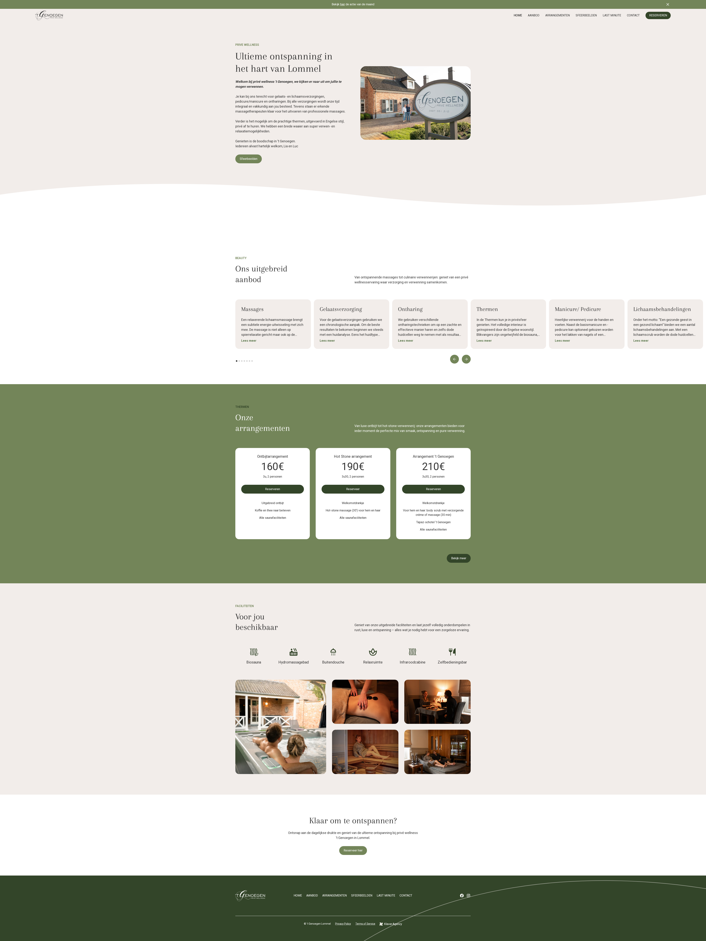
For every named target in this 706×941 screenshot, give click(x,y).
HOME (518, 15)
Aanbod (312, 895)
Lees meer (248, 340)
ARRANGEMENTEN (557, 15)
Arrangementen (334, 895)
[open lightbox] (280, 727)
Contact (406, 895)
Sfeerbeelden (248, 159)
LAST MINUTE (612, 15)
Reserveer (353, 489)
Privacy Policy (343, 923)
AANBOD (533, 15)
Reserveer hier (353, 850)
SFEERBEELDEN (586, 15)
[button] (454, 359)
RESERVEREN (658, 15)
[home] (49, 15)
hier (342, 4)
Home (298, 895)
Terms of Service (365, 923)
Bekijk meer (458, 558)
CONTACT (633, 15)
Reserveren (272, 489)
